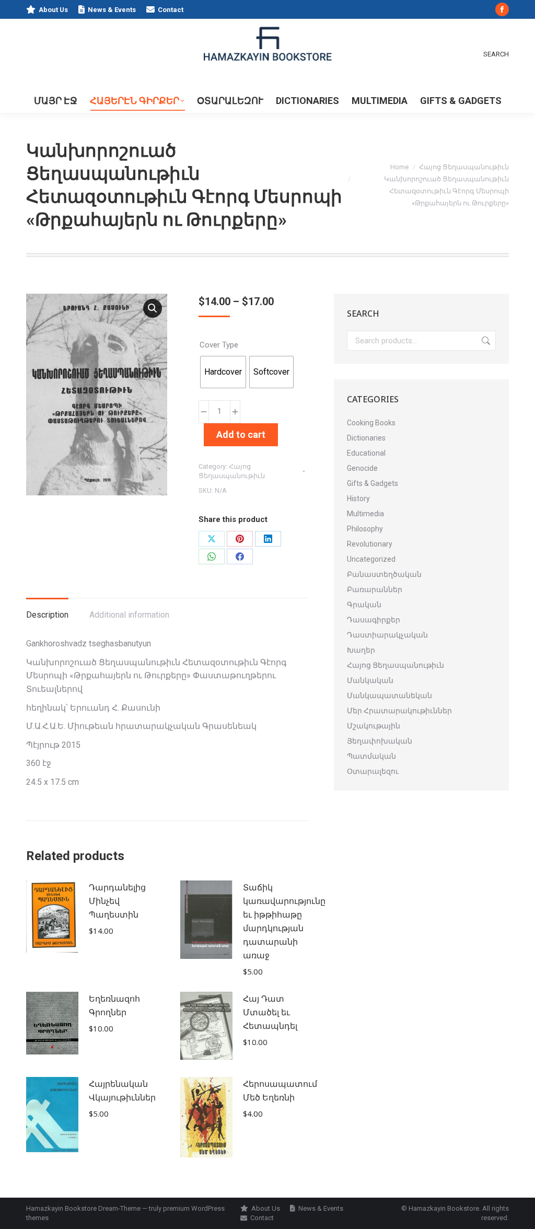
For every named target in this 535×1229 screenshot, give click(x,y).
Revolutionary (369, 544)
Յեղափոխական (379, 741)
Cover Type (219, 345)
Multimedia (365, 513)
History (358, 498)
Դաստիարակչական (387, 635)
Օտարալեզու (373, 771)
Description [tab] (47, 615)
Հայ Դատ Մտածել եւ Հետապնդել (270, 1012)
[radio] (223, 372)
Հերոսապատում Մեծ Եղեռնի (280, 1090)
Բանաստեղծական (384, 574)
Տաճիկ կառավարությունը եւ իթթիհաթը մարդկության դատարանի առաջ (284, 921)
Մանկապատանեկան (389, 695)
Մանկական (370, 680)
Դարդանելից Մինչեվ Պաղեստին (117, 901)
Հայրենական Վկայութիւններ (122, 1090)
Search (485, 341)
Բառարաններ (374, 589)
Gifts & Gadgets (372, 483)
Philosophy (365, 529)
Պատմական (371, 756)
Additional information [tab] (129, 615)
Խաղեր (361, 650)
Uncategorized (371, 559)
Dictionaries (366, 438)
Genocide (362, 468)
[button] (152, 308)
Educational (366, 453)
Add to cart (240, 434)
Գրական (364, 604)
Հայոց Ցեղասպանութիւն (395, 665)
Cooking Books (371, 423)
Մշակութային (373, 726)
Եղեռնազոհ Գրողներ (114, 1005)
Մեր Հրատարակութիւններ (399, 710)
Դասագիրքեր (373, 620)
